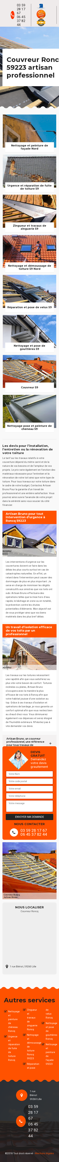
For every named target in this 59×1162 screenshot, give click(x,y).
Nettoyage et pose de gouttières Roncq (50, 1031)
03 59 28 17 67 (21, 9)
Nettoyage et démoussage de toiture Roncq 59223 (31, 1047)
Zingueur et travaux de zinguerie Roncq (31, 1020)
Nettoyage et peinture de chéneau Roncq (12, 1021)
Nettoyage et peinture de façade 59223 (50, 1054)
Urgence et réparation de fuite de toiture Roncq (12, 1048)
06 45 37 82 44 (21, 21)
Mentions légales (44, 1153)
